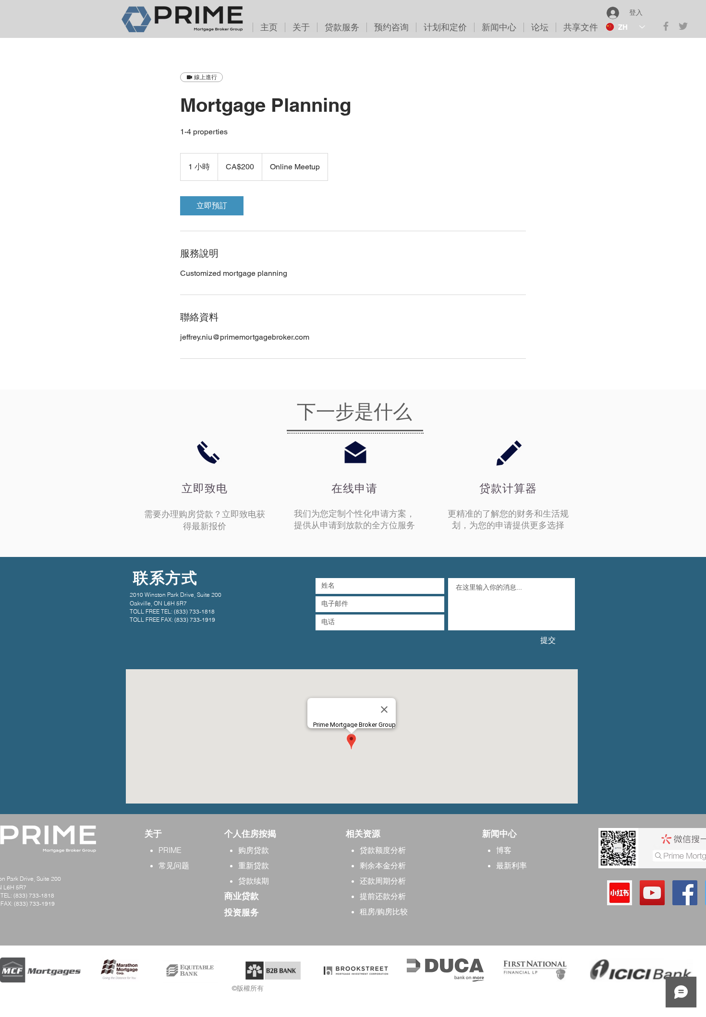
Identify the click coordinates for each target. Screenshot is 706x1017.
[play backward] (12, 970)
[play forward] (694, 970)
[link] (211, 205)
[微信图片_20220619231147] (619, 892)
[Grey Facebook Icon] (666, 26)
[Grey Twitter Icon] (683, 26)
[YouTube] (652, 892)
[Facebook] (684, 892)
